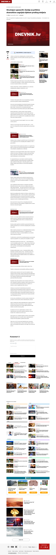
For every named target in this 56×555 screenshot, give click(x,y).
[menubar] (50, 1)
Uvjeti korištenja (21, 551)
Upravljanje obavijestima (12, 553)
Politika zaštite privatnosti (28, 551)
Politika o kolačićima (36, 551)
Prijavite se (23, 356)
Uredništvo (9, 551)
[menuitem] (50, 1)
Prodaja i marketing (15, 551)
